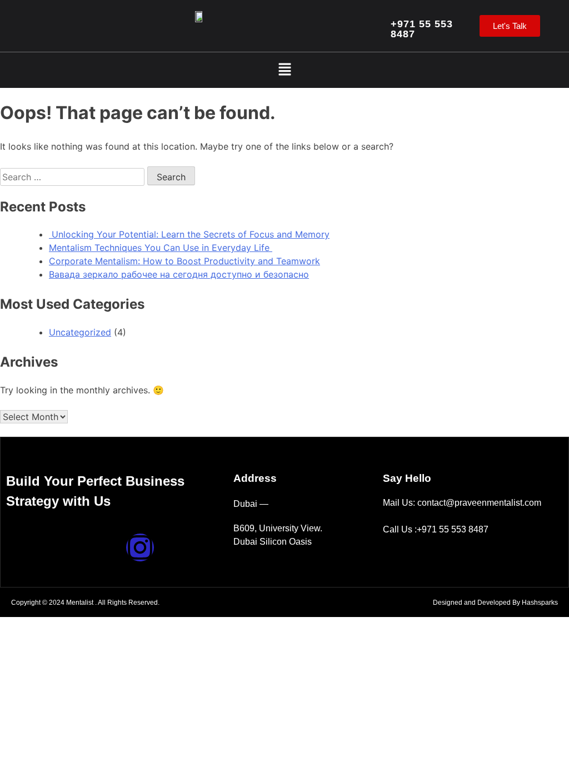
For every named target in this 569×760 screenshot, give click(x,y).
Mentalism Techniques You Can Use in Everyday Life (160, 247)
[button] (284, 70)
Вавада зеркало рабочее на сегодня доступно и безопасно (179, 274)
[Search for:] (73, 176)
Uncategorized (80, 332)
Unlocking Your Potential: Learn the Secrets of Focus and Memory (189, 234)
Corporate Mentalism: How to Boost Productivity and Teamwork (184, 261)
